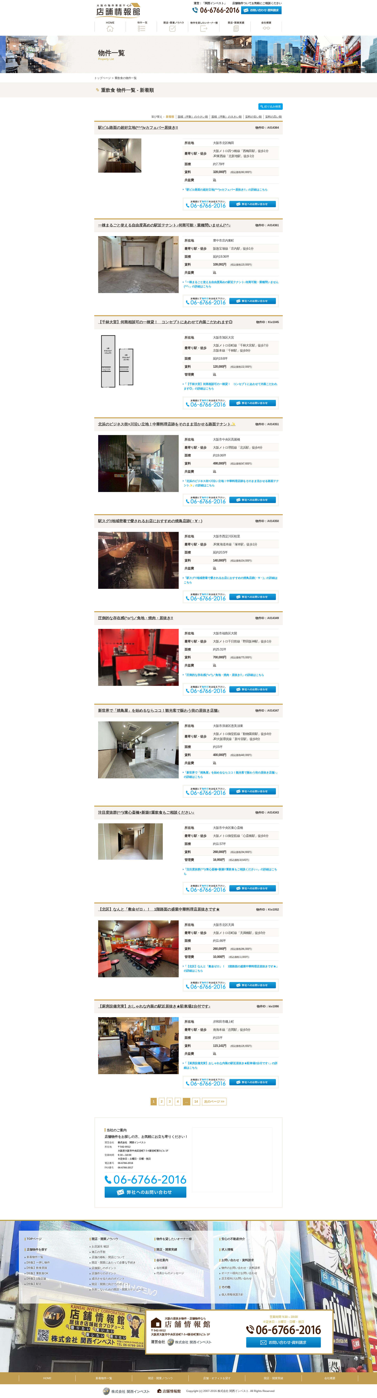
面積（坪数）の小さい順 (193, 116)
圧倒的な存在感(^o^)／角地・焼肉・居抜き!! (135, 618)
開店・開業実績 (234, 26)
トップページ (102, 78)
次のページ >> (214, 1101)
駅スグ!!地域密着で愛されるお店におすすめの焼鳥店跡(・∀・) (150, 521)
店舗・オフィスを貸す (217, 1378)
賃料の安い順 (253, 116)
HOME (109, 26)
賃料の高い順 (273, 116)
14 (196, 1101)
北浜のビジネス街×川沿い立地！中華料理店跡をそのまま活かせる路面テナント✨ (167, 424)
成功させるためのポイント (108, 1278)
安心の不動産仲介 (233, 1238)
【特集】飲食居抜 (36, 1267)
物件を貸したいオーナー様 (203, 26)
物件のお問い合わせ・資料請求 (240, 1267)
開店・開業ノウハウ (172, 26)
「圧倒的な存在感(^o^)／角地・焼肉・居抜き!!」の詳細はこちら (224, 674)
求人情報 (227, 1249)
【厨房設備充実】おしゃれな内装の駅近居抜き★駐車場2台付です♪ (154, 1006)
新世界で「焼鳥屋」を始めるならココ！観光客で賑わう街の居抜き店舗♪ (159, 710)
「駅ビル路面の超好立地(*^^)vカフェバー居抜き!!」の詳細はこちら (226, 189)
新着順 (170, 116)
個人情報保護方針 (232, 1294)
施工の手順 (98, 1251)
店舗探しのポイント (104, 1268)
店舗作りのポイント (104, 1273)
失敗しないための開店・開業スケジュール (118, 1289)
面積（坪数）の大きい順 (226, 116)
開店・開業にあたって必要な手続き (114, 1262)
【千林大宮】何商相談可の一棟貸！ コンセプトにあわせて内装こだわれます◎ (165, 322)
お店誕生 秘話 (100, 1246)
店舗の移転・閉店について (108, 1257)
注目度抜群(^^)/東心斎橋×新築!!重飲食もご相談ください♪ (146, 812)
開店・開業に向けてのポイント (111, 1284)
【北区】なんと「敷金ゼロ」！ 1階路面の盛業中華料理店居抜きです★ (159, 909)
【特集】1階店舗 (35, 1278)
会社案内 (162, 1260)
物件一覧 (141, 26)
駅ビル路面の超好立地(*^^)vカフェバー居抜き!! (138, 128)
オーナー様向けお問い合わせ (239, 1273)
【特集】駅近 (33, 1283)
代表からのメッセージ (170, 1273)
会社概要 (266, 26)
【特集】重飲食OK (36, 1273)
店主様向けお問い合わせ (236, 1278)
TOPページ (34, 1238)
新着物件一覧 (35, 1257)
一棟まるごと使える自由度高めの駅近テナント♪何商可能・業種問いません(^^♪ (164, 225)
